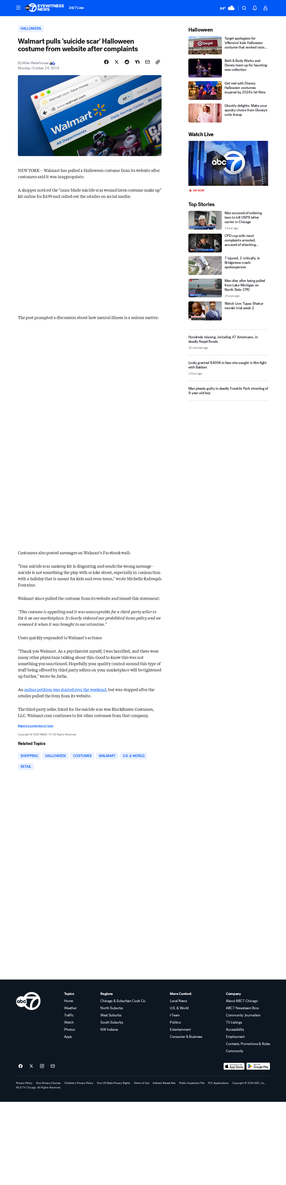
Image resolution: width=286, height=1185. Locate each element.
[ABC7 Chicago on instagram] (42, 1066)
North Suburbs (111, 1008)
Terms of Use (141, 1083)
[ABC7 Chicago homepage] (44, 8)
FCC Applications (218, 1083)
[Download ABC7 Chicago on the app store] (234, 1066)
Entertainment (180, 1029)
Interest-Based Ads (164, 1083)
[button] (18, 7)
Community (234, 1051)
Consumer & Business (186, 1037)
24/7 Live (76, 7)
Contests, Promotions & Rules (248, 1044)
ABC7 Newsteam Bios (242, 1008)
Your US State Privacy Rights (113, 1083)
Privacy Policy (24, 1083)
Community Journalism (243, 1015)
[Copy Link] (158, 62)
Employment (235, 1037)
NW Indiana (109, 1029)
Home (68, 1001)
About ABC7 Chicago (242, 1001)
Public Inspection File (191, 1083)
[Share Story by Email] (147, 62)
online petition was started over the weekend (65, 689)
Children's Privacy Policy (78, 1083)
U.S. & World (179, 1008)
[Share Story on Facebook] (106, 62)
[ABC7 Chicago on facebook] (20, 1066)
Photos (69, 1029)
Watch (69, 1022)
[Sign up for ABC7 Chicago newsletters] (52, 1066)
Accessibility (235, 1029)
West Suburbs (110, 1015)
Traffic (69, 1015)
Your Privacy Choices (48, 1083)
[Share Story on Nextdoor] (137, 62)
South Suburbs (111, 1022)
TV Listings (234, 1022)
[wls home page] (28, 1001)
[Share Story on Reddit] (127, 62)
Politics (175, 1022)
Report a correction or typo (35, 726)
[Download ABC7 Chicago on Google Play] (258, 1066)
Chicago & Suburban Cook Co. (123, 1001)
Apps (68, 1037)
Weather (70, 1008)
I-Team (175, 1015)
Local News (178, 1001)
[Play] (228, 163)
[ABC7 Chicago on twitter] (31, 1066)
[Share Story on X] (116, 62)
